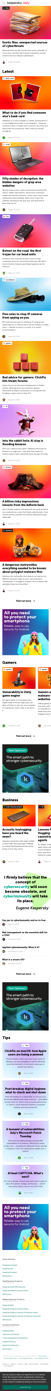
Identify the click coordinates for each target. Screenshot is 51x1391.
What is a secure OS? (13, 959)
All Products (7, 1294)
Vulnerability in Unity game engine (16, 693)
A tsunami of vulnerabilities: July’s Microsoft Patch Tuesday (25, 1132)
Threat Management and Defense (15, 1338)
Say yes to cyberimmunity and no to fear (24, 920)
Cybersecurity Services (11, 1334)
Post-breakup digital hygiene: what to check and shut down (25, 1090)
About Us (13, 1364)
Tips (26, 1045)
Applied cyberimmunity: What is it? (20, 947)
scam (7, 144)
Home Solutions (9, 1259)
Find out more (23, 601)
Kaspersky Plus (8, 1269)
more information (39, 1382)
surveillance (10, 280)
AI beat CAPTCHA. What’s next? (25, 1174)
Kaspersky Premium (10, 1272)
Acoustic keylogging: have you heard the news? (17, 833)
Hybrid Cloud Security (11, 1345)
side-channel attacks (14, 807)
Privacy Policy (42, 1356)
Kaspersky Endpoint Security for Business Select (20, 1312)
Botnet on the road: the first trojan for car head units (21, 252)
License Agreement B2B (41, 1358)
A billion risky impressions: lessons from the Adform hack (23, 503)
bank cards (9, 78)
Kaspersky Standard (10, 1265)
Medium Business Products (14, 1299)
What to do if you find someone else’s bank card (24, 114)
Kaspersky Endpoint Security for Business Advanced (21, 1316)
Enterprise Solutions (11, 1325)
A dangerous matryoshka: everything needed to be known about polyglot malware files (24, 568)
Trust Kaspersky (8, 1366)
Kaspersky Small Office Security (14, 1287)
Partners (20, 1364)
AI (6, 406)
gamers (8, 343)
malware (8, 530)
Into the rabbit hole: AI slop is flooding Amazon (22, 442)
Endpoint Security (9, 1342)
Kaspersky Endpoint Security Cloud (15, 1290)
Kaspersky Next (8, 1305)
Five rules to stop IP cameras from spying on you (22, 315)
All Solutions (7, 1276)
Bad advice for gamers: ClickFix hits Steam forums (24, 379)
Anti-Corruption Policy (10, 1358)
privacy (8, 467)
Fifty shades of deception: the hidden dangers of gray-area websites (22, 182)
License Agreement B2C (26, 1358)
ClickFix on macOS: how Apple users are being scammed (25, 1052)
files (7, 8)
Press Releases (44, 1364)
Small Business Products (12, 1281)
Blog (26, 1364)
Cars (7, 216)
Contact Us (6, 1364)
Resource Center (34, 1364)
